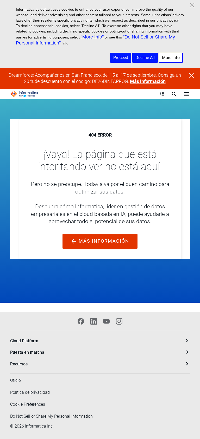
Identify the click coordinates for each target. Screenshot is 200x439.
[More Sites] (162, 94)
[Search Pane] (174, 94)
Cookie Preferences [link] (27, 404)
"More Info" (92, 37)
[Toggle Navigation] (187, 94)
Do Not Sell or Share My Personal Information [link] (51, 416)
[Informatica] (24, 94)
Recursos (19, 363)
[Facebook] (81, 321)
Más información (148, 81)
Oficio (15, 380)
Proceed (120, 57)
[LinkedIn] (93, 321)
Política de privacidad (30, 392)
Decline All (145, 57)
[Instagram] (119, 321)
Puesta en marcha (27, 352)
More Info (171, 57)
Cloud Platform (24, 340)
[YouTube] (106, 321)
